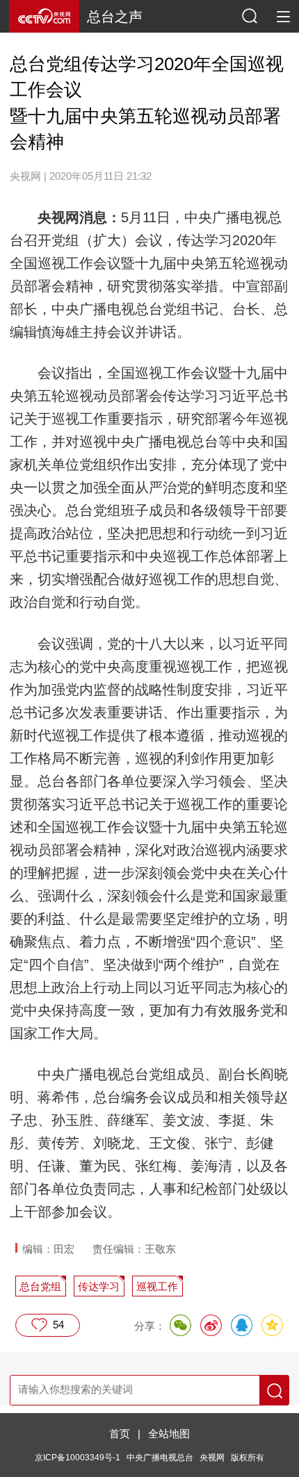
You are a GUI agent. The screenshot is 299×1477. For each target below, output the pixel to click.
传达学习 (99, 1286)
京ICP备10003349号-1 (77, 1457)
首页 (119, 1434)
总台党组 (40, 1286)
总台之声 (115, 16)
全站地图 (169, 1434)
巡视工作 (157, 1286)
